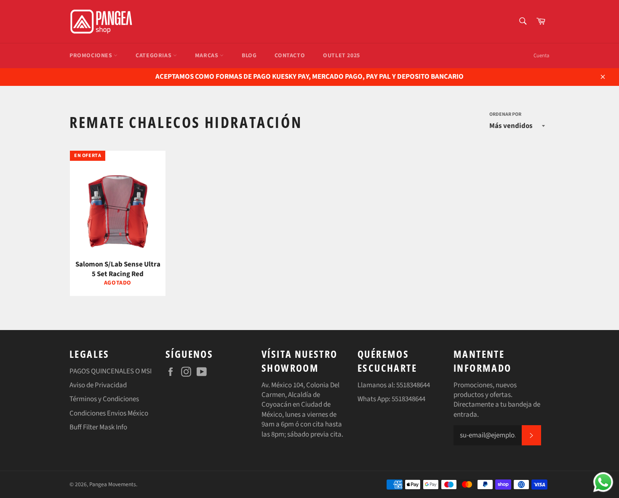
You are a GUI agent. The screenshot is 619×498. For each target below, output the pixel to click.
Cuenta (542, 55)
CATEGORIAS (154, 55)
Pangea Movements (112, 484)
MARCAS (207, 55)
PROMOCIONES (91, 55)
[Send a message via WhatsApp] (603, 482)
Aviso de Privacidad (98, 385)
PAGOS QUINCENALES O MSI (110, 371)
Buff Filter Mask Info (98, 427)
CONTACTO (290, 55)
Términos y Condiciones (104, 399)
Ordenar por (505, 114)
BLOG (249, 55)
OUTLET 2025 (341, 55)
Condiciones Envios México (108, 413)
